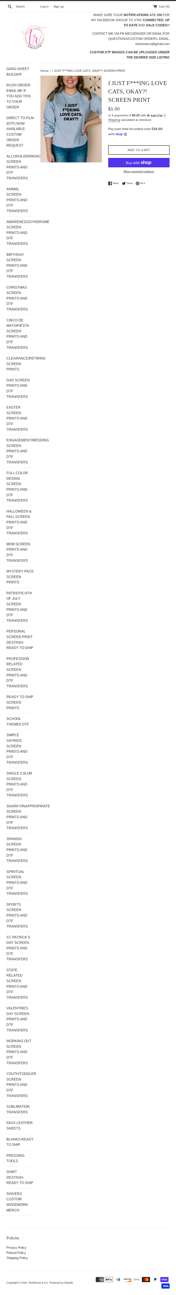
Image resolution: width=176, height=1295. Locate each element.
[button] (139, 115)
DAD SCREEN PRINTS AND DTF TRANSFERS (18, 388)
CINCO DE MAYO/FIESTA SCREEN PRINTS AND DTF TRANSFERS (17, 333)
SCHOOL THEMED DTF (17, 721)
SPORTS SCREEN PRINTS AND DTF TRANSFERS (17, 915)
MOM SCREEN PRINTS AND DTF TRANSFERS (18, 552)
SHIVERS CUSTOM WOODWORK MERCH (17, 1202)
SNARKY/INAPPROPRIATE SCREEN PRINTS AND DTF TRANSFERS (20, 817)
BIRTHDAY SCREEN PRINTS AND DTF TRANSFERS (17, 265)
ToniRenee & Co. (38, 1282)
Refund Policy (16, 1253)
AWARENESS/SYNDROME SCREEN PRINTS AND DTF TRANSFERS (20, 233)
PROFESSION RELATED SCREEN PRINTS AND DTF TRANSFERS (17, 672)
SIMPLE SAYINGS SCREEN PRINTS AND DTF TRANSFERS (17, 748)
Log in (44, 6)
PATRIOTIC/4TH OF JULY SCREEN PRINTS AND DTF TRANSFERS (19, 606)
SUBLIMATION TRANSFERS (18, 1109)
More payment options (139, 171)
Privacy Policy (16, 1247)
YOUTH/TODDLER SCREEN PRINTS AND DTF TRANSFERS (20, 1084)
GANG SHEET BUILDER (17, 71)
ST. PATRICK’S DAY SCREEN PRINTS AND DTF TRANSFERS (18, 948)
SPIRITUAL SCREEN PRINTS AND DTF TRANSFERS (17, 882)
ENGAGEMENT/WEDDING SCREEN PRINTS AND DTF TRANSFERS (20, 451)
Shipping (114, 119)
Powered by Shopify (61, 1282)
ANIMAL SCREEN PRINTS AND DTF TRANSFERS (17, 200)
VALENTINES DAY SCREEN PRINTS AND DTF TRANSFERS (17, 1019)
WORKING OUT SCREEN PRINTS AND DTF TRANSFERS (18, 1052)
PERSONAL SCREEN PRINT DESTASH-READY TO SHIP (19, 640)
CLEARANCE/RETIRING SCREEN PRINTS (20, 364)
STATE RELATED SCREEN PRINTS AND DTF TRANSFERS (17, 983)
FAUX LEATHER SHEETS (19, 1125)
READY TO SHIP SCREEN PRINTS (19, 702)
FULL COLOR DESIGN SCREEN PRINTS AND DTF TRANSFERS (17, 486)
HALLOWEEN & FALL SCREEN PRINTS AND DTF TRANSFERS (19, 522)
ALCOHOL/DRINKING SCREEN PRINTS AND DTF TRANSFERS (20, 167)
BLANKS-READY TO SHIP (20, 1142)
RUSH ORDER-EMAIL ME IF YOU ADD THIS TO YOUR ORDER (18, 96)
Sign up (58, 6)
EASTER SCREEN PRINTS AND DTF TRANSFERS (17, 418)
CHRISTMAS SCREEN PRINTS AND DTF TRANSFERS (17, 298)
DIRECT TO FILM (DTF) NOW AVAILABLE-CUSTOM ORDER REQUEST (20, 131)
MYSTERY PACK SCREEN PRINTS (20, 577)
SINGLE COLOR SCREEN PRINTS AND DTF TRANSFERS (19, 784)
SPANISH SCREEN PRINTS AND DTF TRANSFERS (17, 850)
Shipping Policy (17, 1258)
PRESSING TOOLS (15, 1158)
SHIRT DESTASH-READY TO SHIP (19, 1177)
